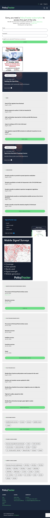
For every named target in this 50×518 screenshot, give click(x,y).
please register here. (38, 21)
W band (34, 450)
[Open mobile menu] (47, 7)
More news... (25, 139)
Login (41, 4)
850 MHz (16, 468)
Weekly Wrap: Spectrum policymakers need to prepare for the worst (21, 373)
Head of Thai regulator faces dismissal (14, 103)
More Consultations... (25, 211)
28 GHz (8, 478)
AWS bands (16, 471)
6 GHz (28, 443)
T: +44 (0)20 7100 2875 (31, 499)
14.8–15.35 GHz (19, 447)
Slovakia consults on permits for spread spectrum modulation (20, 175)
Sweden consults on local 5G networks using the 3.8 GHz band (20, 204)
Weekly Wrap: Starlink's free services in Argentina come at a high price (22, 387)
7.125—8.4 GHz (36, 443)
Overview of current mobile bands (14, 465)
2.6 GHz (37, 471)
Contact (4, 502)
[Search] (44, 8)
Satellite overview (9, 337)
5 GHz (34, 475)
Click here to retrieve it (20, 39)
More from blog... (25, 407)
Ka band (29, 422)
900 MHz (23, 468)
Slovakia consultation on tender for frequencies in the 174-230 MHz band (23, 182)
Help (3, 503)
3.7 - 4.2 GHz (18, 475)
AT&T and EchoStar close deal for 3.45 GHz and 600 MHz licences (21, 117)
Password (4, 33)
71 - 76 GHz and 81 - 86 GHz (13, 450)
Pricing (4, 500)
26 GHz (40, 475)
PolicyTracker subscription (31, 17)
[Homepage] (19, 8)
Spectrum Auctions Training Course (15, 153)
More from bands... (25, 429)
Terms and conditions (19, 500)
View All (25, 308)
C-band (8, 425)
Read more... (8, 294)
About (3, 499)
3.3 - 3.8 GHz (10, 475)
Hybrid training (10, 75)
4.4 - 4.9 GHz (27, 475)
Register (46, 4)
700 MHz (41, 465)
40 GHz (14, 478)
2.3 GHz (30, 471)
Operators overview (10, 300)
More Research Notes (25, 357)
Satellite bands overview (12, 422)
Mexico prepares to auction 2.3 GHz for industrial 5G (18, 110)
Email (3, 28)
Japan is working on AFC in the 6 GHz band (15, 124)
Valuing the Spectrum (11, 81)
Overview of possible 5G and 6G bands (15, 443)
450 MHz (27, 465)
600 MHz (34, 465)
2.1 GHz (24, 471)
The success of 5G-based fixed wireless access (16, 291)
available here (33, 23)
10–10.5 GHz (10, 447)
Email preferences (6, 505)
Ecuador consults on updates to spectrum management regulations (21, 189)
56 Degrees (16, 515)
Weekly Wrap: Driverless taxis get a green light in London (19, 401)
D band (40, 450)
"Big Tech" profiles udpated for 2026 (14, 394)
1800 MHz (35, 468)
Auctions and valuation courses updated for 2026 (17, 380)
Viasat (6, 351)
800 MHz (9, 468)
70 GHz (34, 447)
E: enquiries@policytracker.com (33, 500)
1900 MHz (9, 471)
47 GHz (28, 447)
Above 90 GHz (26, 450)
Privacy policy (17, 499)
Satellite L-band (37, 422)
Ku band (22, 422)
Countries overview (9, 344)
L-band (29, 468)
